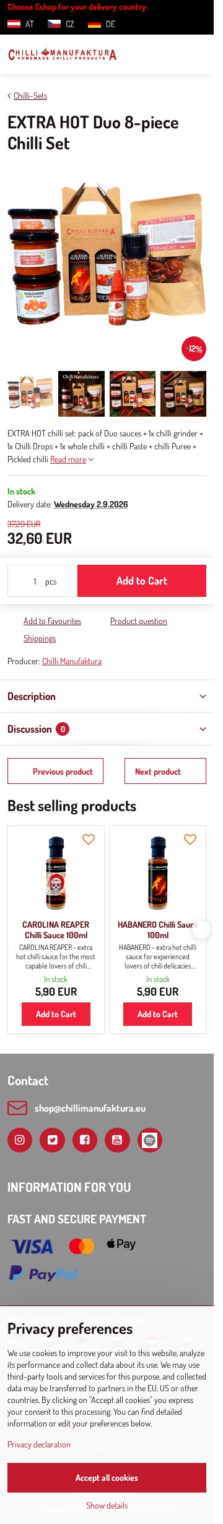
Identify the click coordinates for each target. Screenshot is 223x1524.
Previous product (63, 771)
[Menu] (199, 54)
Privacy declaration (39, 1444)
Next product (158, 771)
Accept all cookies (107, 1477)
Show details (107, 1505)
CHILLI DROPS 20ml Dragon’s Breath (159, 930)
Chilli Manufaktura (72, 661)
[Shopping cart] (169, 54)
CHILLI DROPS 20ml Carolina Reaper (57, 930)
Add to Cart (141, 580)
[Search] (139, 54)
